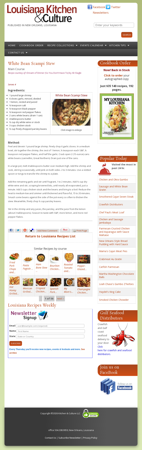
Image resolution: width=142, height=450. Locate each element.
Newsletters (101, 13)
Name (12, 331)
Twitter (116, 7)
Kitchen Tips (117, 45)
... (28, 267)
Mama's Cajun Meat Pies (113, 251)
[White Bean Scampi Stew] (71, 124)
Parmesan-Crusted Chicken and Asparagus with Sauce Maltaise (114, 232)
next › (60, 298)
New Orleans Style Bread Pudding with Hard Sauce (113, 242)
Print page (82, 230)
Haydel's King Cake (110, 291)
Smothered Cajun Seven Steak (116, 196)
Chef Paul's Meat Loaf (111, 212)
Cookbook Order (31, 45)
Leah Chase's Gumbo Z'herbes (116, 284)
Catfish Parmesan (109, 267)
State (12, 336)
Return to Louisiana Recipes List (50, 236)
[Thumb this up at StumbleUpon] (25, 230)
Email (12, 325)
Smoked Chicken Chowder (114, 299)
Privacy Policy (90, 437)
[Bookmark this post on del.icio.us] (32, 230)
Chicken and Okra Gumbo (113, 179)
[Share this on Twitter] (18, 230)
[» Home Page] (42, 22)
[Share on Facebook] (11, 230)
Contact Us (16, 52)
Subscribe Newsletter (69, 437)
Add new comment (47, 230)
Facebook (99, 7)
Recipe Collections (60, 45)
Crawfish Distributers (111, 204)
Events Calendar (91, 45)
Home (12, 45)
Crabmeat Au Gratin (110, 259)
